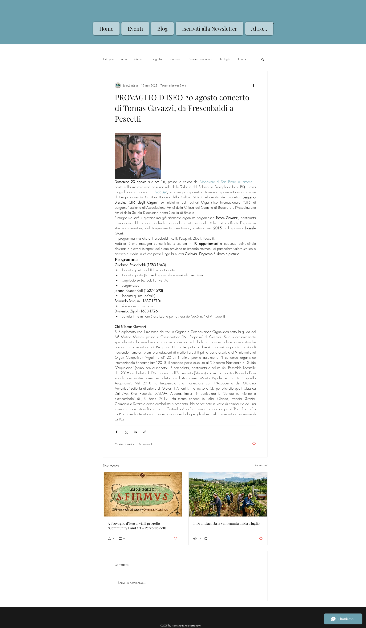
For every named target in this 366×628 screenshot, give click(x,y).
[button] (262, 59)
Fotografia (156, 59)
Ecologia (225, 59)
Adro (124, 59)
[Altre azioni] (253, 85)
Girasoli (138, 59)
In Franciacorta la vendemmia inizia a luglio (226, 523)
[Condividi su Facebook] (116, 432)
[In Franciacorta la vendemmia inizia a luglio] (228, 494)
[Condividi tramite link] (144, 432)
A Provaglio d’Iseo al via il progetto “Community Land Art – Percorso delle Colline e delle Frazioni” (137, 525)
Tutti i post (108, 59)
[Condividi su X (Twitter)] (126, 432)
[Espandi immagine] (138, 156)
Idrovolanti (175, 59)
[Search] (272, 22)
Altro (240, 59)
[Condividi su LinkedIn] (135, 432)
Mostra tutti (261, 465)
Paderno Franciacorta (201, 59)
